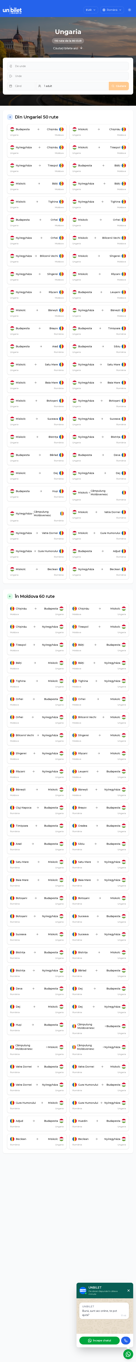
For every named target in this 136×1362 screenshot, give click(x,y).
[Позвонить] (125, 1340)
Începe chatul (102, 1340)
